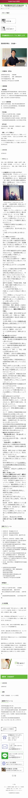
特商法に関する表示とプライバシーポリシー (14, 790)
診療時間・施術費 (10, 786)
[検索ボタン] (26, 5)
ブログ (20, 788)
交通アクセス (17, 786)
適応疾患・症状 (9, 788)
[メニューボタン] (1, 5)
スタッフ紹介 (15, 788)
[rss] (26, 3)
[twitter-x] (24, 3)
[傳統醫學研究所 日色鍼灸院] (14, 5)
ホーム (5, 786)
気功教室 (22, 786)
